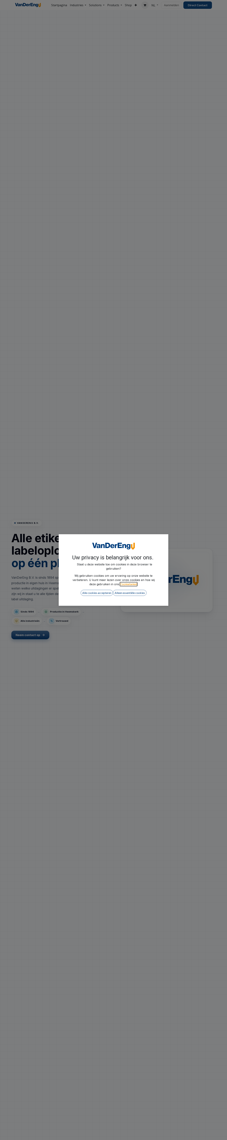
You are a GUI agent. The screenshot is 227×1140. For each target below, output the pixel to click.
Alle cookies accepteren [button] (96, 592)
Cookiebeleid (128, 584)
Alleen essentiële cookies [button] (130, 592)
